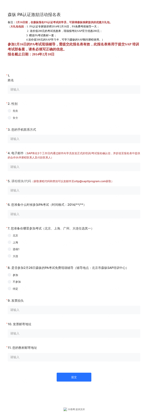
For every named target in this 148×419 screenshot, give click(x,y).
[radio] (74, 111)
